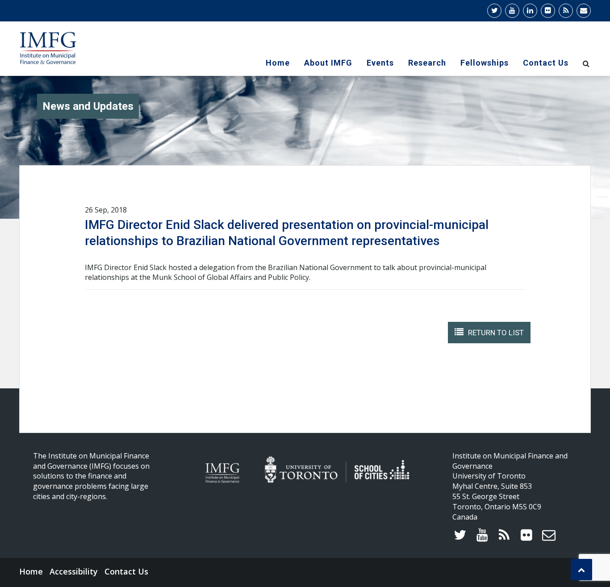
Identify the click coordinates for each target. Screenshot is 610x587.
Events (380, 62)
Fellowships (484, 62)
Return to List (496, 332)
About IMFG (328, 62)
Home (278, 62)
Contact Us (545, 62)
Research (427, 62)
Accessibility (74, 571)
